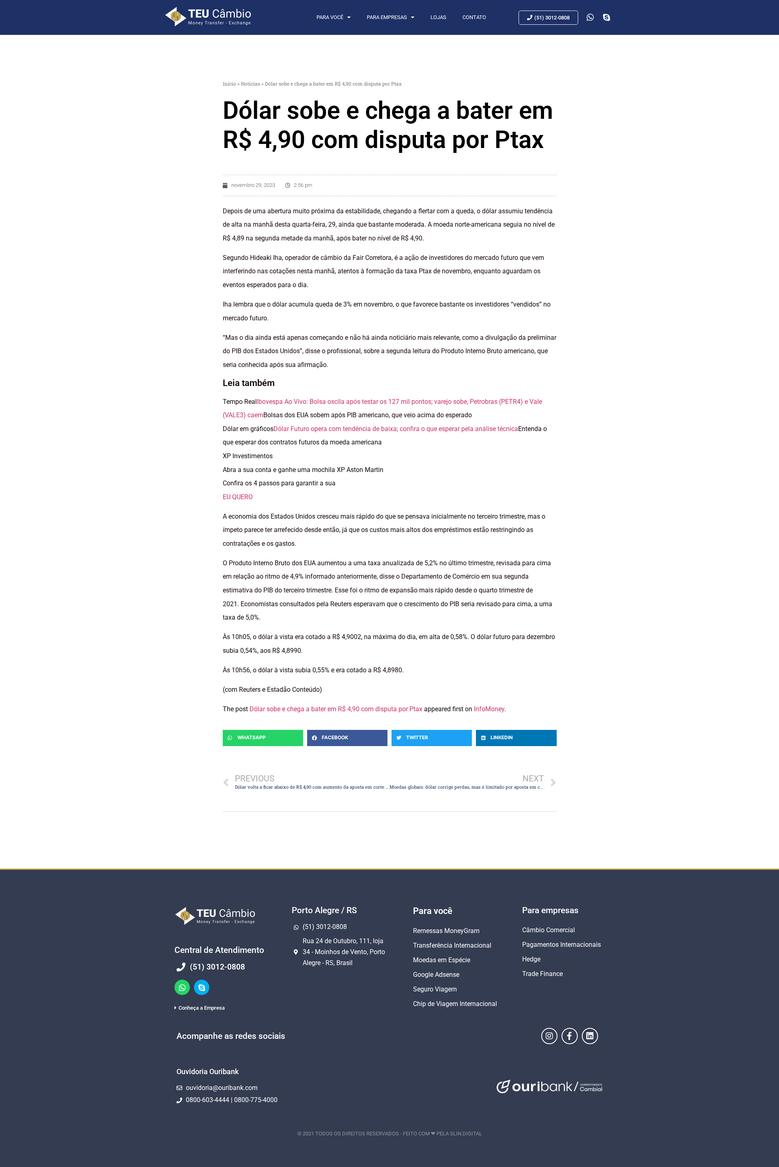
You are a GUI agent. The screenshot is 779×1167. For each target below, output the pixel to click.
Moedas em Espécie (441, 960)
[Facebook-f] (570, 1036)
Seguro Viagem (435, 989)
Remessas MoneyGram (446, 931)
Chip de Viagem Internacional (455, 1004)
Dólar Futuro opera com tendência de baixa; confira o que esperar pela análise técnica (395, 429)
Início (229, 83)
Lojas (438, 17)
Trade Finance (542, 974)
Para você (329, 17)
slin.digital (466, 1134)
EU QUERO (238, 497)
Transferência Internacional (452, 945)
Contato (474, 17)
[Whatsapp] (182, 987)
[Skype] (201, 987)
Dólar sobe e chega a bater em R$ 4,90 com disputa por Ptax (336, 709)
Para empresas (387, 17)
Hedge (531, 959)
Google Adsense (436, 974)
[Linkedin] (590, 1036)
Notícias (250, 83)
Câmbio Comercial (548, 930)
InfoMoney (489, 709)
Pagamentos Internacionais (561, 944)
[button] (263, 738)
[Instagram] (549, 1036)
